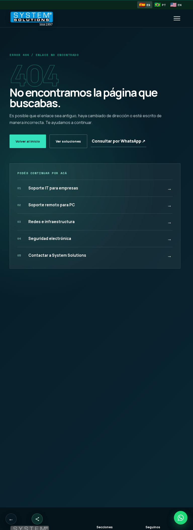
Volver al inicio (28, 141)
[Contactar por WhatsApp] (180, 517)
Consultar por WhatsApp (118, 141)
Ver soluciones (68, 141)
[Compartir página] (37, 518)
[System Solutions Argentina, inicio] (36, 18)
